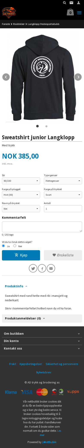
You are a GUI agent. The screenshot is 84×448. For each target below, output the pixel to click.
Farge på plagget (11, 189)
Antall (47, 203)
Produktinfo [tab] (14, 286)
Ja (8, 246)
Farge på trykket (53, 189)
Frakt (12, 364)
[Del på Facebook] (42, 268)
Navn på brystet (11, 203)
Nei (20, 246)
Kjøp (23, 255)
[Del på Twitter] (33, 268)
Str (3, 175)
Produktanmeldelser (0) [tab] (23, 318)
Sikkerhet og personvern (62, 364)
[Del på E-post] (51, 268)
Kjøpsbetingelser (31, 364)
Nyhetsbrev (43, 372)
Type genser (50, 175)
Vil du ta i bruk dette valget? (17, 242)
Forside (6, 24)
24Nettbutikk (49, 442)
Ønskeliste (65, 255)
